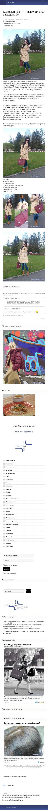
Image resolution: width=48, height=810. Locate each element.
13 (40, 765)
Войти (6, 569)
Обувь (8, 511)
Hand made (9, 536)
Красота (8, 489)
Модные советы (11, 502)
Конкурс (8, 482)
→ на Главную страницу (24, 426)
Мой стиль (12, 21)
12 (37, 765)
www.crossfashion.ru (24, 432)
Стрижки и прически (12, 524)
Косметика (9, 486)
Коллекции (9, 479)
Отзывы (8, 543)
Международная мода (12, 498)
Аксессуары (9, 463)
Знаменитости (10, 467)
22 (28, 767)
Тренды (8, 530)
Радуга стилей (10, 517)
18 (16, 767)
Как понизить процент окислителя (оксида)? (22, 723)
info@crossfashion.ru (16, 800)
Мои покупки (10, 505)
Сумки (8, 527)
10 (31, 765)
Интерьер (9, 470)
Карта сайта (9, 546)
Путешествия (10, 514)
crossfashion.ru (10, 460)
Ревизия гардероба (12, 521)
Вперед (39, 767)
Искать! (28, 591)
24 (34, 767)
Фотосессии (9, 533)
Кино (7, 476)
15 (7, 767)
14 (43, 765)
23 (31, 767)
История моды (10, 473)
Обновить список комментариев (14, 315)
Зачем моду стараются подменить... (18, 645)
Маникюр (8, 495)
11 (34, 765)
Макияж (8, 492)
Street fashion (10, 540)
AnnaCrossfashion (18, 646)
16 (10, 767)
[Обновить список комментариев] (12, 295)
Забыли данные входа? (9, 573)
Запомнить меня (11, 565)
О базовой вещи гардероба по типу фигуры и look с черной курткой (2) (23, 624)
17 (13, 767)
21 (25, 767)
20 (22, 767)
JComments (42, 318)
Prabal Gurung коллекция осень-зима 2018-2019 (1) (17, 626)
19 (19, 767)
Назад (6, 765)
